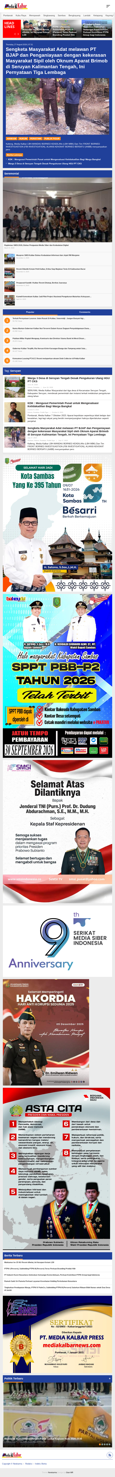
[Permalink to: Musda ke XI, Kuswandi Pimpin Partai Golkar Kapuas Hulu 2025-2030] (57, 1415)
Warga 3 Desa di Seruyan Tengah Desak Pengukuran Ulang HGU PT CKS (45, 163)
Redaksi (28, 1464)
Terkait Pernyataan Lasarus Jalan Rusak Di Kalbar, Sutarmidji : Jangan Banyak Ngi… (49, 318)
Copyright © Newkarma (12, 1464)
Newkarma (52, 1472)
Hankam (11, 138)
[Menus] (108, 6)
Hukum (23, 138)
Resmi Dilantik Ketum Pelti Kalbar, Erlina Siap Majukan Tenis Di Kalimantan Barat (50, 269)
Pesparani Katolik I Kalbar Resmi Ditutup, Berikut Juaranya (41, 283)
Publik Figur (51, 138)
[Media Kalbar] (16, 6)
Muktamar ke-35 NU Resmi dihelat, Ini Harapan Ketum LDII (29, 1262)
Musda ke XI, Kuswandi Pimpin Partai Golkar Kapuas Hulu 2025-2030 (43, 1438)
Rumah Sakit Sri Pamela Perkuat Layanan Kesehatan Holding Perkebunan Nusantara (40, 1281)
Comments (84, 312)
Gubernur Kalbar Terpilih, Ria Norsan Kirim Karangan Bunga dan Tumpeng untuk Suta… (50, 348)
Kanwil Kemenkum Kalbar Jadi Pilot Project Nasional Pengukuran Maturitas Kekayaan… (53, 297)
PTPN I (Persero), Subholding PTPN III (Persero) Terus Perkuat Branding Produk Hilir (40, 1269)
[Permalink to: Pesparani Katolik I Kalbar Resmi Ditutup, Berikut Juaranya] (9, 286)
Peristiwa (35, 138)
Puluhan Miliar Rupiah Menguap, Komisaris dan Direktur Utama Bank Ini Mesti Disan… (49, 338)
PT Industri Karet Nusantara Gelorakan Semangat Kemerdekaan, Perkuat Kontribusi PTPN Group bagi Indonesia (65, 29)
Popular (30, 312)
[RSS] (109, 1455)
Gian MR (69, 1472)
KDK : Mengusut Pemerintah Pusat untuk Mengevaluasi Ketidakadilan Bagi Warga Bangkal (54, 159)
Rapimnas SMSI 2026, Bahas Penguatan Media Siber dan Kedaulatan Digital (36, 245)
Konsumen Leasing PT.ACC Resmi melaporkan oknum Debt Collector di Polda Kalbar (49, 359)
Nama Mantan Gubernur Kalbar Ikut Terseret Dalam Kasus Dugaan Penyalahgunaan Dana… (52, 328)
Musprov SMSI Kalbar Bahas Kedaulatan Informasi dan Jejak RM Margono (47, 255)
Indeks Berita (41, 1464)
